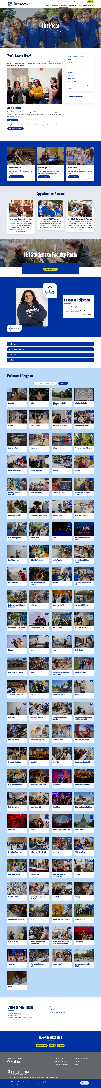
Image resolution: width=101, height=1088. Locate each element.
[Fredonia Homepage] (18, 3)
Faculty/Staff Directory (81, 1058)
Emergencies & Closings (62, 1064)
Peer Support (72, 167)
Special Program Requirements (17, 349)
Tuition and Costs (72, 78)
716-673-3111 (18, 1058)
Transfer (70, 66)
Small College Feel (49, 269)
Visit (51, 1045)
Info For (82, 1)
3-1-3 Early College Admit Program (80, 219)
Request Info (41, 1045)
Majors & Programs (15, 177)
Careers (76, 1061)
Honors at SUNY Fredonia (50, 219)
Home (69, 59)
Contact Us (10, 1058)
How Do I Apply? (13, 344)
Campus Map (59, 1058)
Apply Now (12, 120)
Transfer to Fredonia (15, 129)
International (71, 69)
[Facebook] (8, 1061)
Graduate (70, 72)
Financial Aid (12, 355)
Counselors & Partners (74, 82)
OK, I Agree (84, 1083)
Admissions (63, 5)
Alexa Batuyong (50, 291)
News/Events (58, 1)
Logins (76, 1064)
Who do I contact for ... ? (62, 1061)
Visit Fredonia (71, 75)
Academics (54, 5)
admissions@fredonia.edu (57, 1012)
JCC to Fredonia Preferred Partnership (78, 85)
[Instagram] (12, 1061)
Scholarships (43, 177)
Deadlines (11, 360)
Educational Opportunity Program (20, 219)
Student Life (87, 5)
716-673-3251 (53, 1009)
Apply (89, 1)
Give (75, 1)
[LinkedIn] (18, 1061)
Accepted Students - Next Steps (76, 56)
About (47, 5)
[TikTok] (15, 1061)
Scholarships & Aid (75, 5)
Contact (70, 88)
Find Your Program (15, 167)
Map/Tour (68, 1)
